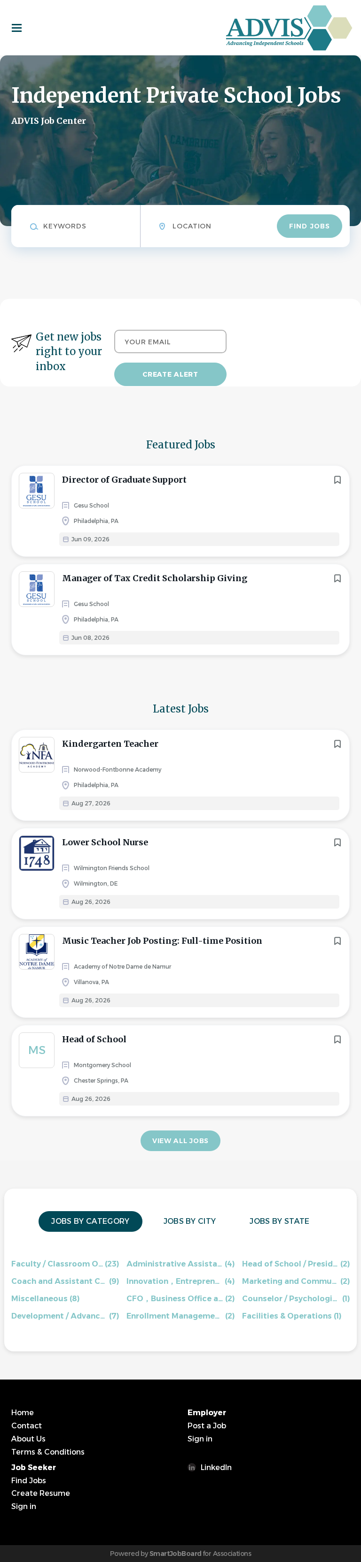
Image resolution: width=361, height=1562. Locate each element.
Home (22, 1412)
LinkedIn (216, 1467)
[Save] (337, 480)
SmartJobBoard (175, 1553)
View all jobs (180, 1141)
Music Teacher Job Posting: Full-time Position (162, 940)
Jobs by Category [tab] (90, 1221)
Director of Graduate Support (124, 479)
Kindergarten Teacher (110, 743)
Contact (26, 1425)
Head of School (94, 1039)
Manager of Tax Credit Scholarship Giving (154, 578)
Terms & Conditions (48, 1452)
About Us (28, 1438)
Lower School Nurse (105, 842)
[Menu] (17, 28)
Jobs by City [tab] (190, 1221)
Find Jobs (309, 226)
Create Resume (40, 1493)
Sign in (200, 1438)
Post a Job (207, 1425)
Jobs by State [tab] (279, 1221)
